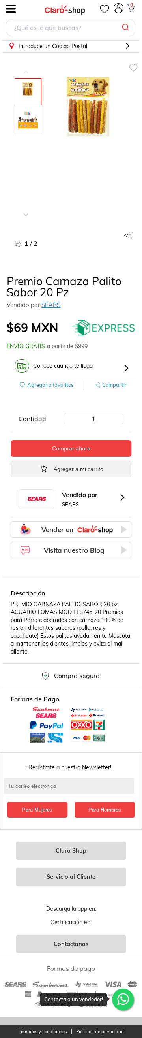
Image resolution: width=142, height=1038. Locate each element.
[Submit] (126, 27)
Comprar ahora (71, 448)
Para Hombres (104, 810)
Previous (26, 66)
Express (103, 327)
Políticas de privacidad (100, 1032)
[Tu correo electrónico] (71, 790)
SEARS (50, 305)
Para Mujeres (37, 810)
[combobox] (70, 28)
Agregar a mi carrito (78, 469)
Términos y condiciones (43, 1032)
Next (26, 209)
